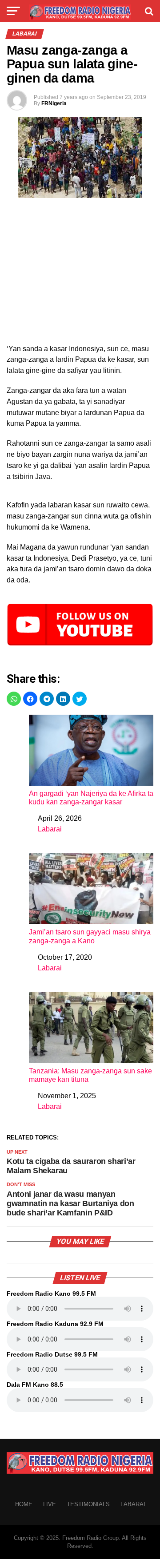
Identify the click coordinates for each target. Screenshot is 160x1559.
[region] (80, 273)
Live (49, 1504)
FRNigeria (54, 103)
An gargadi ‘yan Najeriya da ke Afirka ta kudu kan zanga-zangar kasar (91, 798)
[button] (14, 699)
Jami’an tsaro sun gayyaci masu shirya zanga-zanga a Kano (90, 936)
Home (23, 1504)
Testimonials (88, 1504)
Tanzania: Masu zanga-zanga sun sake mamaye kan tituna (90, 1075)
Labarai (50, 829)
